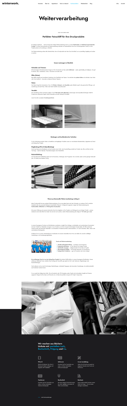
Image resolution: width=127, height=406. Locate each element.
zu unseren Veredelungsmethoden (46, 98)
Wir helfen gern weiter (87, 212)
